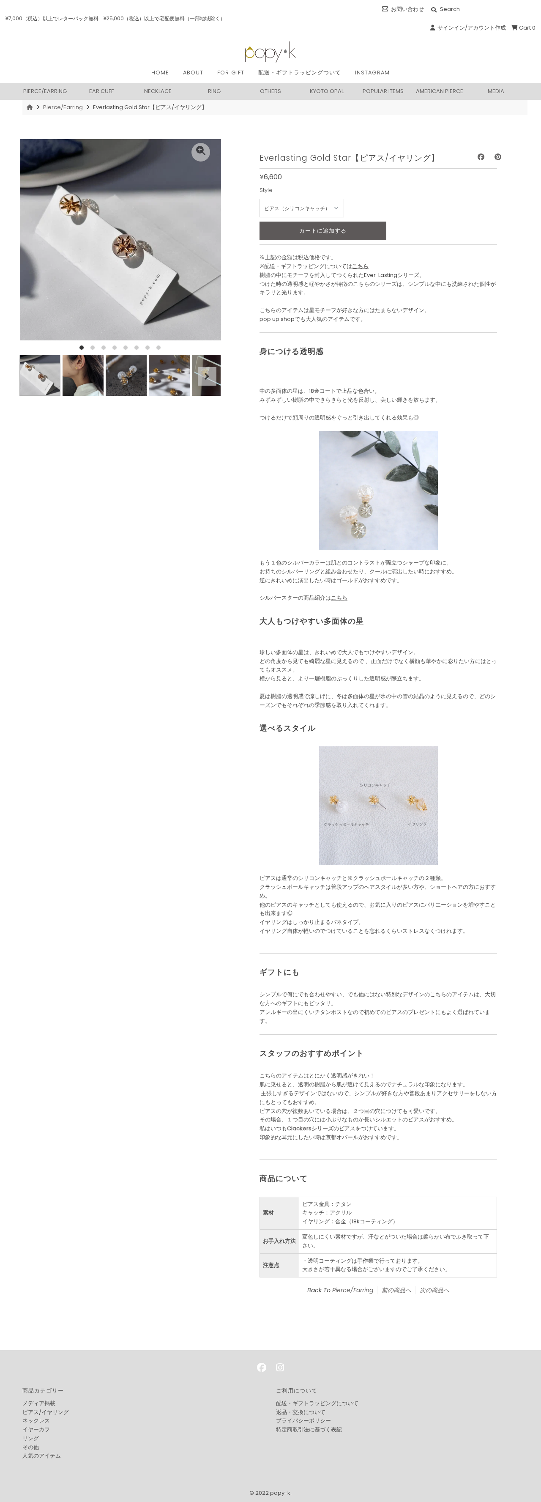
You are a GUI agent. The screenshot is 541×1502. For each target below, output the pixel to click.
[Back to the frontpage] (31, 107)
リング (30, 1438)
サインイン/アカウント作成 (470, 28)
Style (266, 190)
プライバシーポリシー (303, 1421)
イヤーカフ (36, 1429)
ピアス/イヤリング (45, 1412)
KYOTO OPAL (327, 91)
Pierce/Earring (63, 107)
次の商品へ (434, 1290)
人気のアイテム (41, 1456)
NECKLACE (158, 91)
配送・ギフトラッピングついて (299, 73)
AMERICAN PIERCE (439, 91)
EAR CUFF (101, 91)
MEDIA (496, 91)
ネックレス (36, 1421)
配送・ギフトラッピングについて (317, 1403)
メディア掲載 (38, 1403)
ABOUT (193, 73)
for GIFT (230, 73)
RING (214, 91)
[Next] (207, 376)
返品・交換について (300, 1412)
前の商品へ (396, 1290)
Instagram (372, 73)
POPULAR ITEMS (383, 91)
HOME (160, 73)
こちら (360, 266)
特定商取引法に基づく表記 (309, 1429)
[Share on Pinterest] (498, 157)
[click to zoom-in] (200, 152)
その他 (30, 1447)
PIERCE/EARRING (45, 91)
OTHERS (270, 91)
